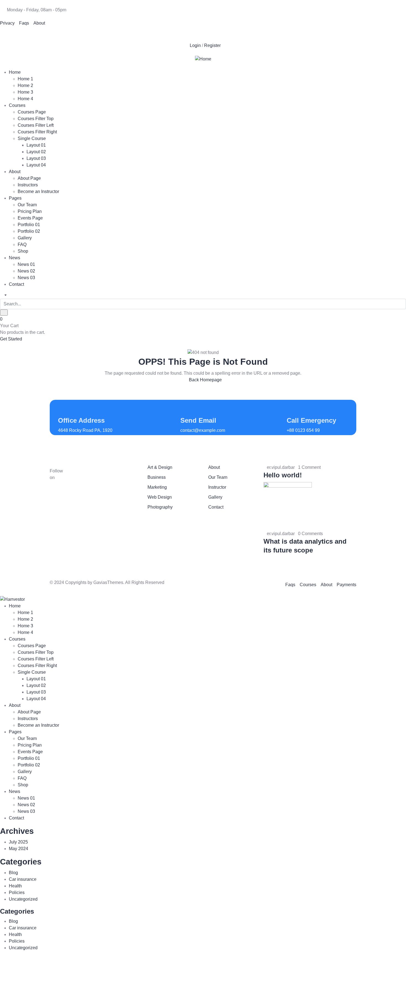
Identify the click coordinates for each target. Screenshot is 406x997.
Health (15, 886)
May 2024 (18, 848)
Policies (17, 892)
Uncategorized (23, 899)
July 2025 (18, 842)
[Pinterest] (37, 33)
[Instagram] (52, 33)
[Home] (203, 58)
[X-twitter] (22, 33)
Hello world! (282, 475)
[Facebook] (7, 33)
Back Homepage (205, 379)
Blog (13, 872)
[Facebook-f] (79, 475)
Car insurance (22, 879)
